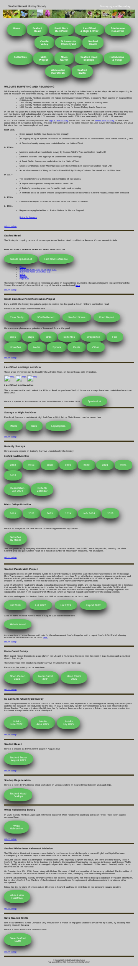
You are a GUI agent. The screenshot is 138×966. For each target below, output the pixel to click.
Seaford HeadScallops (88, 58)
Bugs (31, 336)
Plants (23, 267)
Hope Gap (24, 278)
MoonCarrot (64, 58)
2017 (54, 269)
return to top (10, 226)
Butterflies (20, 57)
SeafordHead (37, 29)
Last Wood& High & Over (89, 29)
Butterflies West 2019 (30, 272)
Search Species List (21, 259)
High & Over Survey (59, 120)
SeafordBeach (93, 42)
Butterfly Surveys (28, 217)
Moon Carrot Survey (105, 120)
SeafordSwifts (82, 71)
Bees (13, 336)
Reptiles (23, 276)
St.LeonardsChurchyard (68, 42)
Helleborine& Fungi (117, 58)
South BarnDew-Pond (61, 29)
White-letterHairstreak (58, 71)
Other (95, 347)
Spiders (57, 347)
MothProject (43, 58)
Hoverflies (15, 347)
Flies (114, 336)
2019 (43, 269)
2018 (48, 269)
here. (45, 637)
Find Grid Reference (56, 259)
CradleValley (44, 42)
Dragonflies (93, 336)
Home (16, 28)
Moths (22, 274)
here (78, 285)
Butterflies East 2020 (30, 269)
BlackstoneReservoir (118, 29)
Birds (48, 336)
